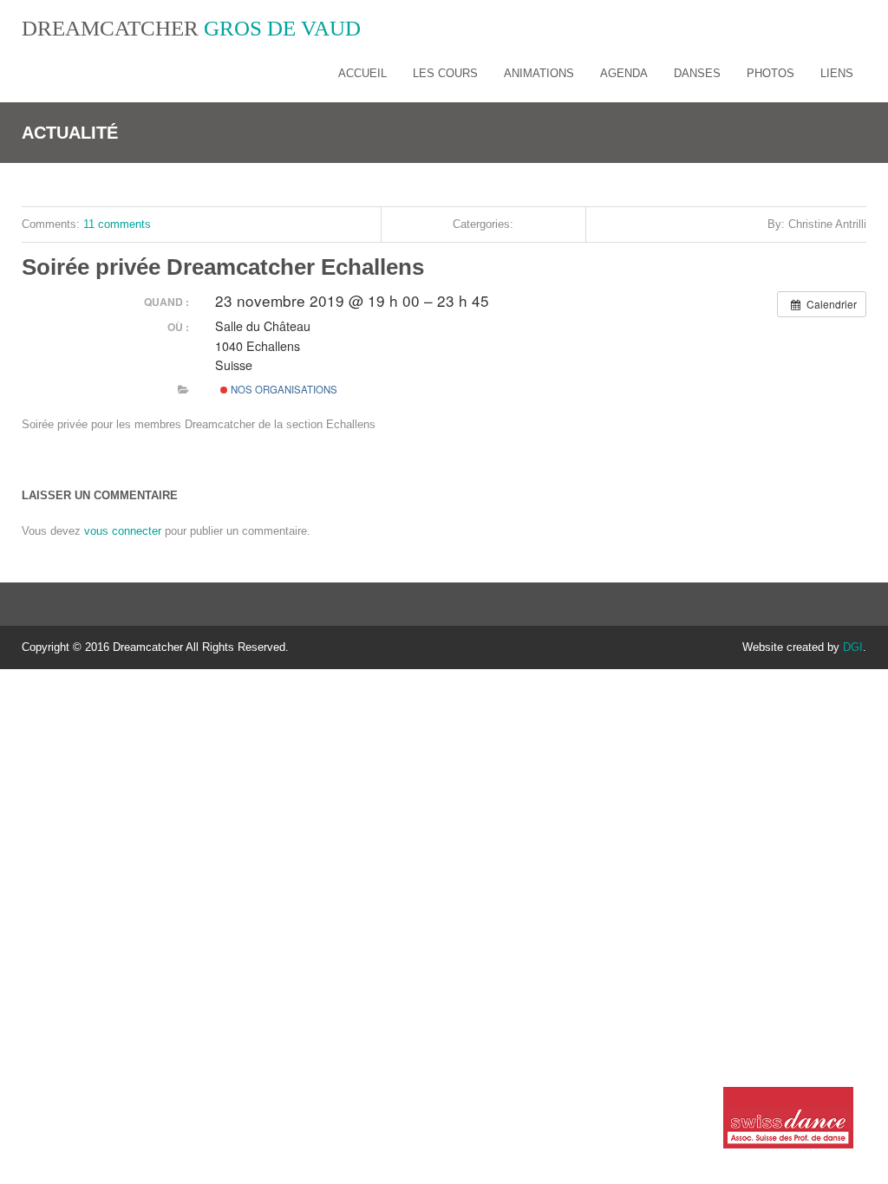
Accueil (362, 73)
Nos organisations (282, 389)
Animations (539, 73)
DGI (853, 647)
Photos (770, 73)
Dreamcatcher (191, 28)
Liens (836, 73)
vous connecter (122, 530)
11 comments (117, 224)
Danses (697, 73)
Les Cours (445, 73)
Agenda (624, 73)
